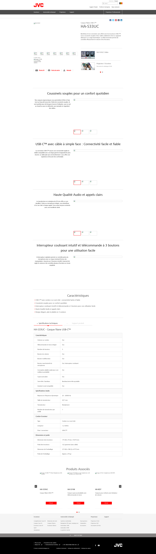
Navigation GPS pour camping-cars (69, 523)
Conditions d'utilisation (61, 548)
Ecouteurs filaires (51, 525)
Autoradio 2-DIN (65, 528)
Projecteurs (94, 517)
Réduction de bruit (52, 521)
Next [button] (120, 486)
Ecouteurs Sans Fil (38, 525)
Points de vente (55, 70)
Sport (35, 528)
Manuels (69, 70)
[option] (100, 60)
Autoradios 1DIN (65, 525)
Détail (51, 503)
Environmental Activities (52, 544)
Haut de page (78, 535)
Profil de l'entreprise (104, 7)
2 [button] (102, 72)
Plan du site (38, 542)
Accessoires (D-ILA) (96, 525)
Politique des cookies (86, 548)
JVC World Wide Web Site (70, 544)
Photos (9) (41, 70)
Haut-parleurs (83, 521)
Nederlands (111, 1)
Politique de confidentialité (74, 548)
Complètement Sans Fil (40, 521)
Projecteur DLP (94, 523)
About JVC (37, 544)
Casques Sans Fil (38, 523)
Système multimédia (66, 521)
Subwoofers (83, 523)
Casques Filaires (51, 523)
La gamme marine (65, 530)
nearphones (37, 530)
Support (106, 517)
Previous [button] (36, 486)
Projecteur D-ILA (95, 521)
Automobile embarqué (67, 517)
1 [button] (100, 72)
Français (116, 1)
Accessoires (83, 525)
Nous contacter (116, 7)
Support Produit (93, 7)
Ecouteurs (37, 517)
